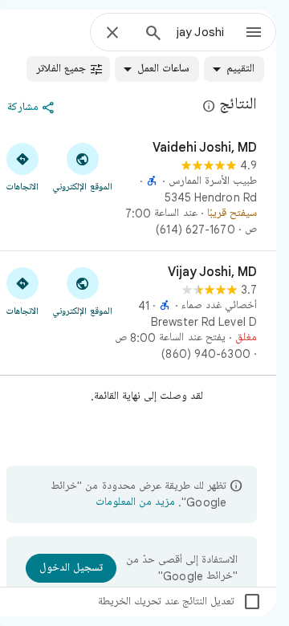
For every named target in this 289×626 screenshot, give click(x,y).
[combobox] (200, 32)
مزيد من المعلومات (135, 502)
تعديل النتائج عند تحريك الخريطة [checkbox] (180, 602)
